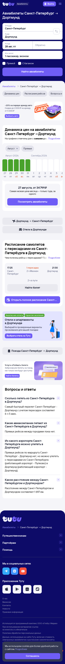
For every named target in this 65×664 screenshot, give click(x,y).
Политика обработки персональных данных (21, 633)
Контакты (6, 605)
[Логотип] (8, 4)
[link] (12, 116)
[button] (6, 571)
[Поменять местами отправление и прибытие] (56, 31)
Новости (6, 608)
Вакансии (6, 602)
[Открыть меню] (60, 4)
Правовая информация (12, 612)
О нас (5, 598)
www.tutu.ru (10, 629)
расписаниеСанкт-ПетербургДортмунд (34, 301)
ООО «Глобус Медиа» (47, 623)
